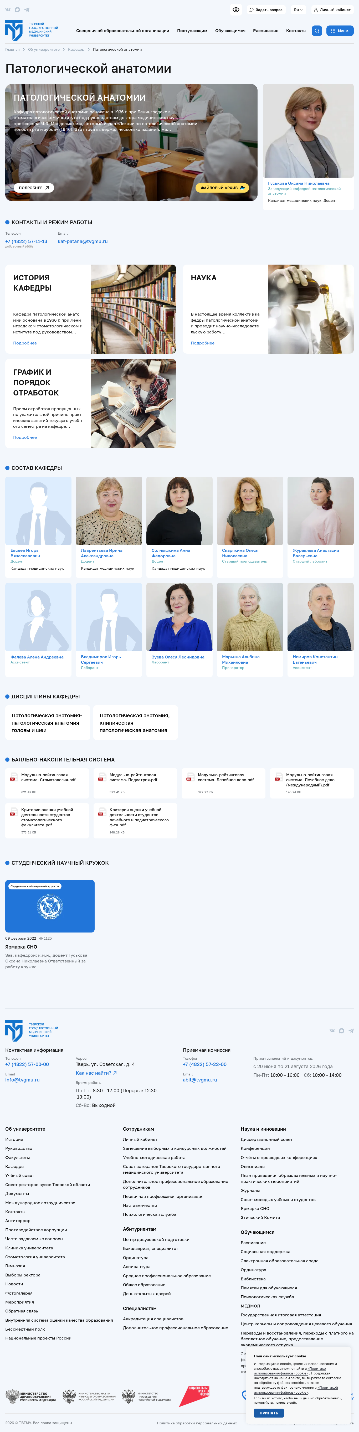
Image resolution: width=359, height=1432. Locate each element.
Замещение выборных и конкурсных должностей (175, 1148)
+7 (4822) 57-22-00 (205, 1064)
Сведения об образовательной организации (122, 30)
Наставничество (140, 1205)
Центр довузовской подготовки (156, 1239)
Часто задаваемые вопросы (34, 1238)
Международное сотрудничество (40, 1202)
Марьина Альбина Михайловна (241, 659)
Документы (17, 1193)
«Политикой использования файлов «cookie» (296, 1389)
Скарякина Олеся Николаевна (240, 553)
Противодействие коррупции (36, 1229)
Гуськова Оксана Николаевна (299, 183)
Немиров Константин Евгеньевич (315, 659)
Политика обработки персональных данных (197, 1423)
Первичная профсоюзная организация (163, 1196)
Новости (14, 1283)
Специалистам (140, 1308)
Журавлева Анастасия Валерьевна (316, 553)
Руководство (18, 1148)
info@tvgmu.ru (22, 1080)
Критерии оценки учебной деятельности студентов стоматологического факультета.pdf (47, 817)
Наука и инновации (263, 1129)
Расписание (265, 30)
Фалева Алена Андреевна (37, 657)
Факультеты (17, 1157)
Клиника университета (29, 1247)
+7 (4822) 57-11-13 (26, 241)
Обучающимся (230, 30)
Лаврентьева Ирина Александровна (101, 553)
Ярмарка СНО (21, 947)
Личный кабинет (335, 9)
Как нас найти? (93, 1073)
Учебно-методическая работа (154, 1157)
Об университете (44, 49)
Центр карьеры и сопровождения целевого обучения (296, 1323)
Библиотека (253, 1278)
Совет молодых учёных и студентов (278, 1199)
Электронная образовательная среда (280, 1260)
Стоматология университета (35, 1256)
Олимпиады (253, 1166)
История (14, 1139)
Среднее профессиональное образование (167, 1275)
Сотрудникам (138, 1129)
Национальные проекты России (38, 1338)
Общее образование (144, 1284)
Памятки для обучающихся (269, 1287)
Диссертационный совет (267, 1139)
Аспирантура (137, 1266)
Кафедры (76, 49)
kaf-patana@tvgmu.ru (83, 241)
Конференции (255, 1148)
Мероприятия (19, 1302)
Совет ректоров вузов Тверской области (47, 1184)
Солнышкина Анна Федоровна (171, 553)
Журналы (250, 1190)
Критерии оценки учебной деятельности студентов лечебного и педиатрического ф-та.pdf (139, 817)
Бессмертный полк (25, 1329)
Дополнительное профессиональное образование (175, 1327)
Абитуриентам (139, 1229)
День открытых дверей (147, 1293)
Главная (12, 49)
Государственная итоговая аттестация (281, 1314)
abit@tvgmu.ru (200, 1080)
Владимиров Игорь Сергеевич (101, 659)
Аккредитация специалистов (153, 1318)
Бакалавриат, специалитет (150, 1248)
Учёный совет (19, 1175)
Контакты (296, 30)
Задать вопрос (269, 9)
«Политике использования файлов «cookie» (290, 1370)
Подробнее (31, 188)
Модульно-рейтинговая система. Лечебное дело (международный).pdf (310, 779)
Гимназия (15, 1265)
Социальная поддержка (265, 1251)
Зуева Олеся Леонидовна (178, 657)
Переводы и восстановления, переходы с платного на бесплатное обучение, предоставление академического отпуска (297, 1338)
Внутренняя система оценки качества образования (59, 1320)
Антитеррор (17, 1220)
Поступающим (192, 30)
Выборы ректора (22, 1275)
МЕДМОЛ (250, 1306)
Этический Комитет (261, 1217)
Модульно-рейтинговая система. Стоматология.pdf (48, 777)
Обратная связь (21, 1310)
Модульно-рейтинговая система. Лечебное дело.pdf (226, 777)
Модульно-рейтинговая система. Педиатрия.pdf (133, 777)
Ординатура (135, 1257)
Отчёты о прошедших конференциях (279, 1157)
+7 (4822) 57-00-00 (27, 1064)
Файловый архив (219, 188)
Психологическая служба (149, 1214)
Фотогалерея (19, 1293)
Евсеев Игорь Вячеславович (25, 553)
